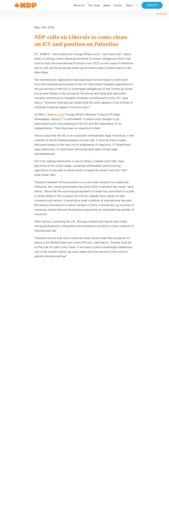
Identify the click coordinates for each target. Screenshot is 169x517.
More (129, 5)
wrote (60, 114)
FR (138, 5)
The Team (94, 5)
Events (118, 5)
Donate (152, 5)
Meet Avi (79, 5)
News (107, 5)
